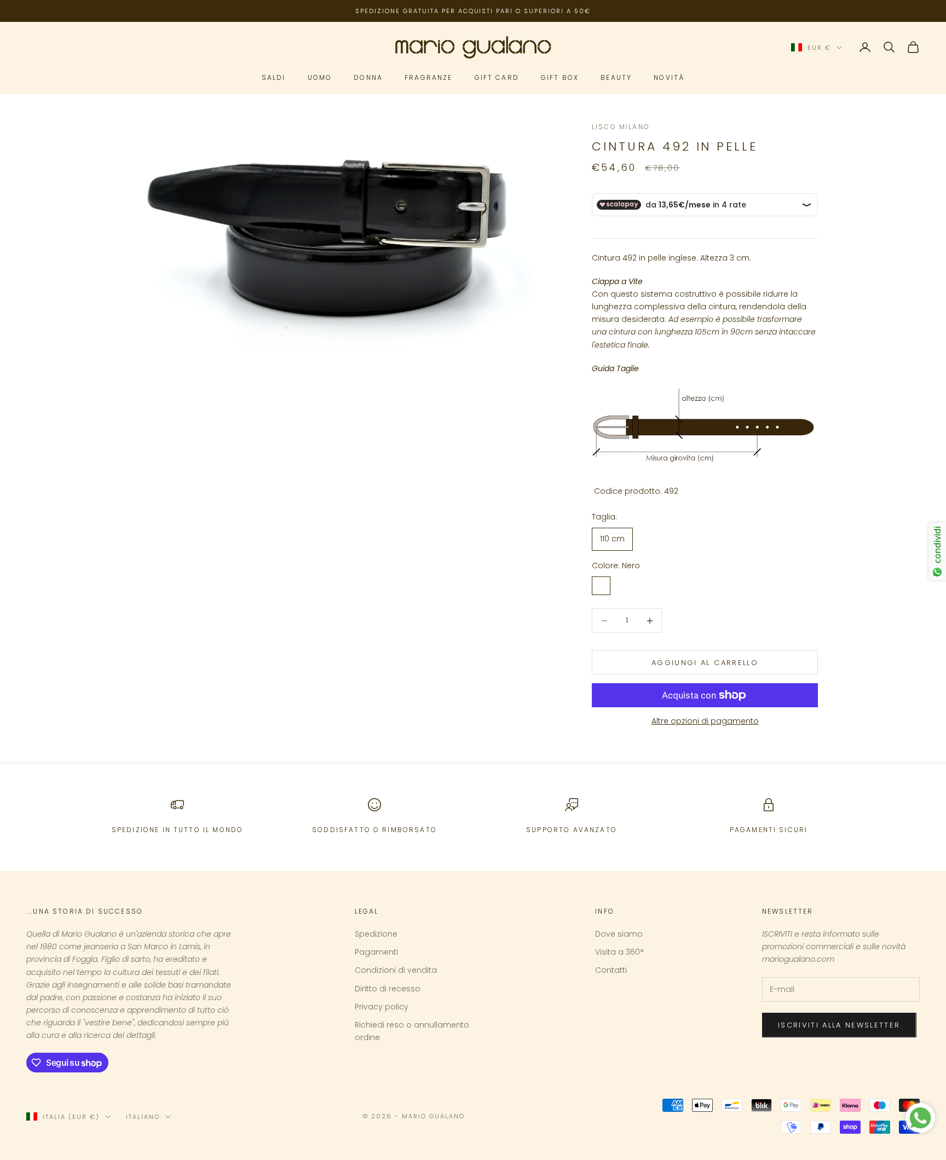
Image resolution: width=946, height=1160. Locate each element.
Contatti (611, 970)
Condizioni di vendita (396, 970)
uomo (320, 78)
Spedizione (376, 933)
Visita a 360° (619, 952)
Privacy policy (381, 1006)
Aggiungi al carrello (704, 662)
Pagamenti (376, 952)
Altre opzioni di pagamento (705, 720)
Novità (669, 78)
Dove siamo (619, 933)
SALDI (274, 78)
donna (368, 78)
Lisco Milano (621, 126)
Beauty (616, 78)
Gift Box (560, 78)
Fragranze (428, 78)
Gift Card (497, 78)
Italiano (143, 1116)
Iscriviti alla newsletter (839, 1025)
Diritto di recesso (387, 988)
